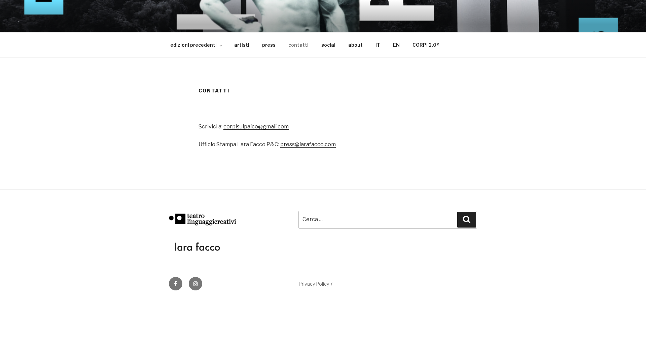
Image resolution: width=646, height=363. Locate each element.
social (328, 45)
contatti (298, 45)
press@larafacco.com (308, 144)
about (355, 45)
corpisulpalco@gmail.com (256, 126)
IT (377, 45)
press (269, 45)
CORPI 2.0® (425, 45)
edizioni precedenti (193, 45)
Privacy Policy (313, 284)
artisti (241, 45)
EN (396, 45)
